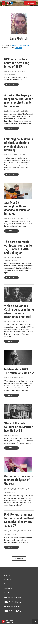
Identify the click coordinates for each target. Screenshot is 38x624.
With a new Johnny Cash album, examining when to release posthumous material (19, 311)
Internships (8, 588)
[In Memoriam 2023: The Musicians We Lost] (18, 357)
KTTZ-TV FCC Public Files (12, 602)
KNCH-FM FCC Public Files (12, 606)
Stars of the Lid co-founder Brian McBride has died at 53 (18, 426)
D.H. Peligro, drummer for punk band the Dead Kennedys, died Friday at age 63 (19, 520)
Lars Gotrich (7, 378)
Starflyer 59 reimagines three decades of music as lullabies (17, 208)
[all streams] (35, 621)
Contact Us (8, 579)
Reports (7, 593)
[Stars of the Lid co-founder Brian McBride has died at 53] (18, 411)
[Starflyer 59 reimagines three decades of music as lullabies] (18, 191)
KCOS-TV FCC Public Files (12, 611)
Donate (31, 3)
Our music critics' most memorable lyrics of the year (19, 479)
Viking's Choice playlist (20, 45)
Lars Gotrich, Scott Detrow (11, 218)
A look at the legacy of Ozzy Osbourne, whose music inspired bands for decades (18, 100)
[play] (3, 621)
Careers (7, 584)
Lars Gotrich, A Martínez (11, 155)
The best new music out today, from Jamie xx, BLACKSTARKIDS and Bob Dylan (18, 247)
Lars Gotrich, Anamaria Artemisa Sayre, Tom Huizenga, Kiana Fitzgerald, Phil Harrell (17, 489)
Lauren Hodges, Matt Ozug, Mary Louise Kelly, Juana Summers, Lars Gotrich (17, 531)
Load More (19, 558)
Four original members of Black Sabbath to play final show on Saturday (18, 144)
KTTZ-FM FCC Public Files (12, 597)
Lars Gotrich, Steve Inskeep (12, 321)
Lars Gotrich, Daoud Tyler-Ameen (13, 257)
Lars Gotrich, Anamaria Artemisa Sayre (15, 71)
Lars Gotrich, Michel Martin (12, 111)
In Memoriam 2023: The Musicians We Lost (19, 371)
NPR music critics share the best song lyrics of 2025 (16, 62)
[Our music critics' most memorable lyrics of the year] (18, 464)
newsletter (18, 48)
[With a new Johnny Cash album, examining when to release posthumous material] (18, 294)
